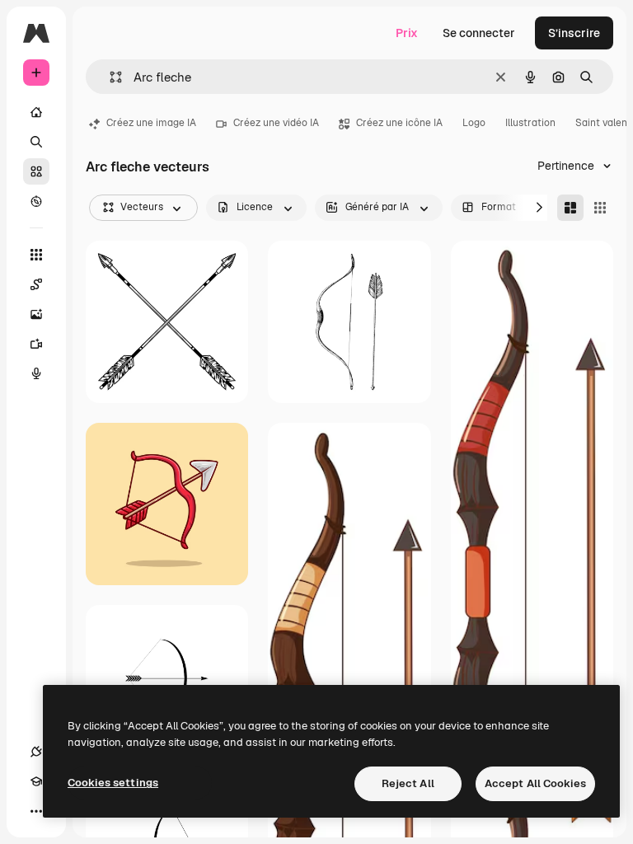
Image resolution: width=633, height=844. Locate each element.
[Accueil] (36, 112)
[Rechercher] (36, 142)
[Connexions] (36, 751)
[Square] (600, 208)
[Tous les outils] (36, 254)
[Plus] (36, 811)
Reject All (408, 783)
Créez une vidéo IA (276, 122)
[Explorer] (36, 201)
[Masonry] (570, 208)
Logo (473, 122)
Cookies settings (113, 783)
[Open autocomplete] (109, 77)
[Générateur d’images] (36, 314)
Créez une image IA (151, 122)
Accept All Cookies (535, 783)
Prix (407, 33)
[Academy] (36, 781)
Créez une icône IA (399, 122)
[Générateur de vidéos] (36, 344)
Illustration (530, 122)
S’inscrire (574, 33)
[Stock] (36, 171)
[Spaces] (36, 284)
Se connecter (479, 33)
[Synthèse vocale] (36, 373)
